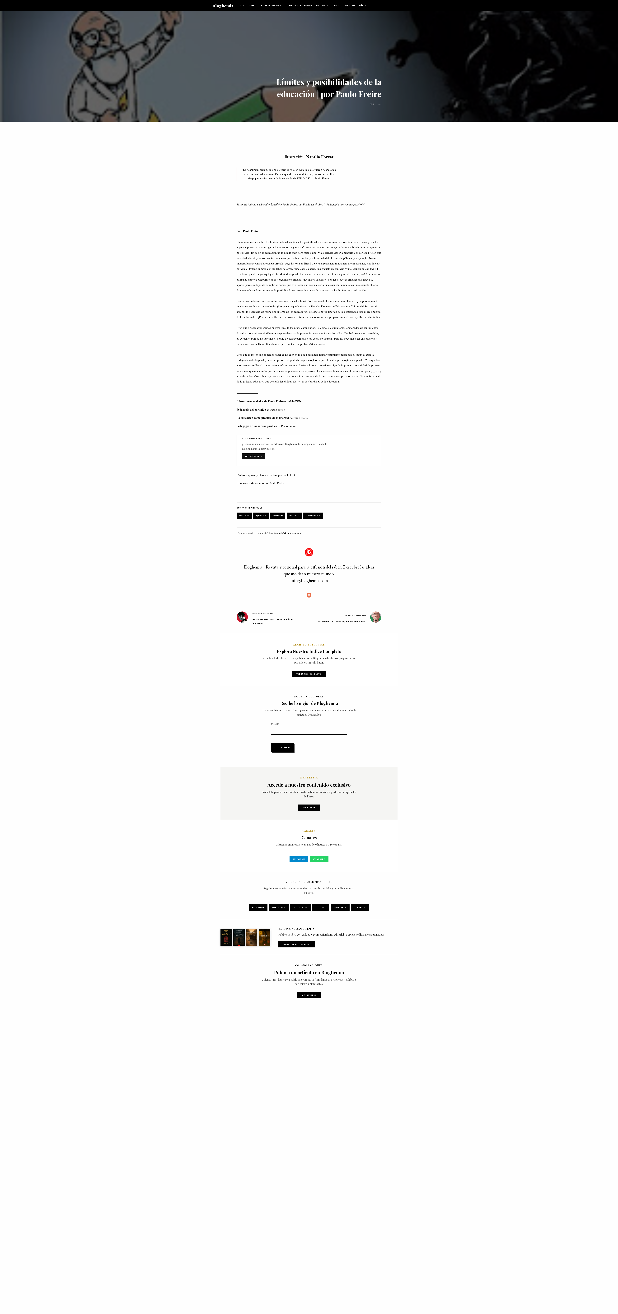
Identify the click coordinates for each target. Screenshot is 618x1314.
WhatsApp (278, 516)
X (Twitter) (261, 516)
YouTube (320, 907)
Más (361, 5)
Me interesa (309, 995)
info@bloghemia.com (290, 533)
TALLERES (320, 5)
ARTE (251, 5)
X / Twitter (300, 907)
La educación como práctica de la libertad (263, 418)
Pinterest (340, 907)
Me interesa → (253, 456)
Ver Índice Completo (309, 674)
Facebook (244, 516)
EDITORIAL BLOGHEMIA (300, 5)
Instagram (279, 907)
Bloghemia (223, 5)
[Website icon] (309, 595)
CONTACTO (349, 5)
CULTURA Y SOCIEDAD (271, 5)
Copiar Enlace (313, 516)
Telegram (294, 516)
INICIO (242, 5)
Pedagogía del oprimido (251, 409)
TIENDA (336, 5)
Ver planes (309, 807)
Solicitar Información (297, 944)
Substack (360, 907)
